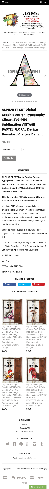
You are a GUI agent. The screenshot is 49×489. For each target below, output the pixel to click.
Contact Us (39, 487)
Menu (7, 2)
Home (5, 42)
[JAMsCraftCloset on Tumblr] (41, 445)
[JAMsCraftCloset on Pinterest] (21, 445)
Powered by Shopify (39, 469)
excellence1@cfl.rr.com (27, 458)
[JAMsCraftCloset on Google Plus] (28, 445)
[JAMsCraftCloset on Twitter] (7, 445)
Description (23, 170)
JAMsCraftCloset (23, 469)
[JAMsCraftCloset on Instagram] (35, 445)
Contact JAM (24, 428)
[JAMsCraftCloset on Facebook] (14, 445)
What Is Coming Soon (24, 431)
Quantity (6, 149)
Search (24, 425)
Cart (45, 2)
